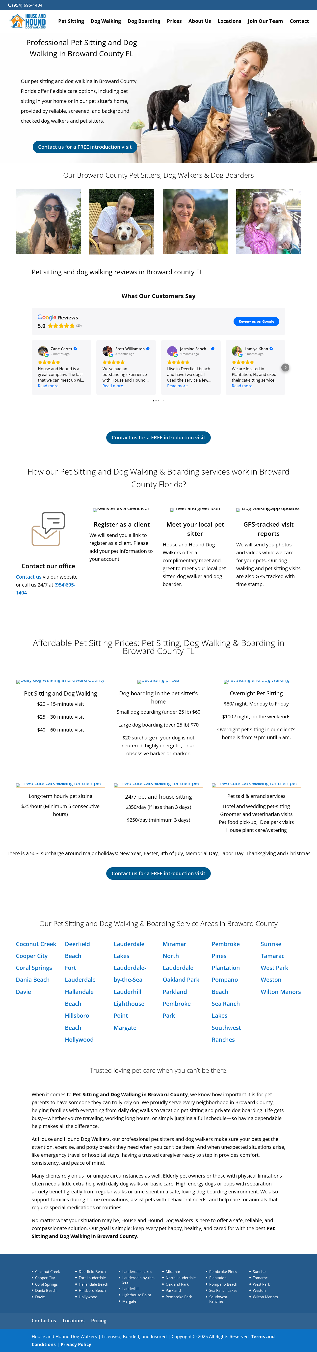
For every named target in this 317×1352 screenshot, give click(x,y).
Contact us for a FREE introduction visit (85, 146)
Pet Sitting (71, 21)
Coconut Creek (36, 944)
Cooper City (32, 956)
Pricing (98, 1320)
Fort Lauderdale (92, 1277)
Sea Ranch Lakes (223, 1290)
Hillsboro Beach (92, 1290)
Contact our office (48, 566)
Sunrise (271, 944)
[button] (32, 367)
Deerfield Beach (92, 1271)
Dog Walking (106, 21)
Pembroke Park (179, 1296)
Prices (174, 21)
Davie (23, 992)
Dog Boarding (144, 21)
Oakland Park (181, 980)
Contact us (29, 576)
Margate (125, 1028)
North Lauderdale (181, 1277)
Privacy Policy (76, 1344)
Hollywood (79, 1039)
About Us (199, 21)
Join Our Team (265, 21)
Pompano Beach (223, 1284)
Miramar (174, 944)
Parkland (175, 992)
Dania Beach (33, 980)
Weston (271, 980)
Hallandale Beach (93, 1284)
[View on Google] (43, 351)
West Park (274, 968)
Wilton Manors (281, 992)
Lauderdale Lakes (137, 1271)
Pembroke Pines (223, 1271)
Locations (229, 21)
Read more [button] (48, 386)
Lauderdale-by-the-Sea (138, 1280)
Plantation (226, 968)
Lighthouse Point (136, 1294)
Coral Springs (34, 968)
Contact (299, 21)
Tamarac (272, 956)
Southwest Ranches (218, 1299)
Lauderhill (127, 992)
